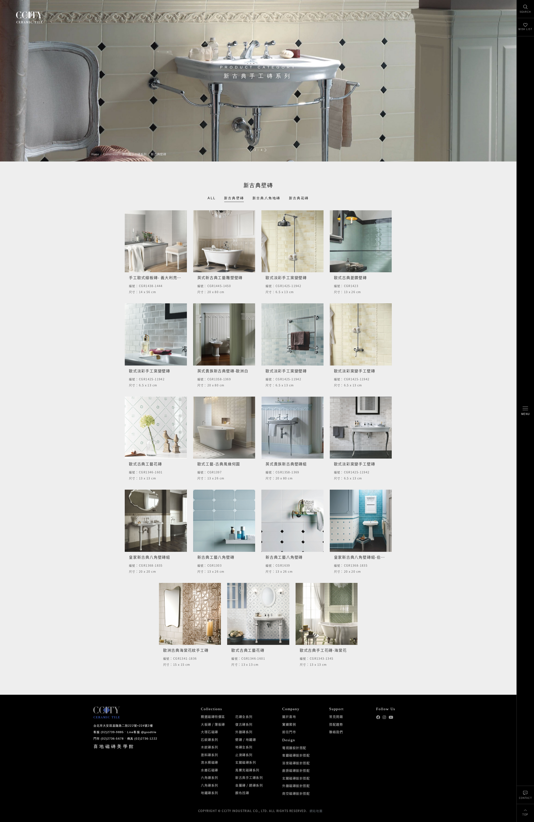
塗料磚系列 (209, 755)
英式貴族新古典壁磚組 (286, 464)
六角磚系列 (209, 777)
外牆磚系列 (244, 732)
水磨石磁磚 (209, 770)
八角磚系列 (209, 785)
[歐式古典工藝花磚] (156, 428)
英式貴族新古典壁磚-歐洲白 (222, 371)
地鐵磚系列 (209, 792)
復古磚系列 (244, 724)
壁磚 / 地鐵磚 (245, 739)
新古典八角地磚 (266, 198)
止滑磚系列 (244, 755)
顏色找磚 (242, 792)
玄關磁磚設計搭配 (296, 778)
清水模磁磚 (209, 762)
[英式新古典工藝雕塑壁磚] (224, 241)
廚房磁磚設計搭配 (296, 770)
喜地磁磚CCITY (29, 17)
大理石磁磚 (209, 732)
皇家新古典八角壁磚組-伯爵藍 (361, 557)
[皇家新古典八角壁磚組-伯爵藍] (361, 521)
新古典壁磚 (158, 154)
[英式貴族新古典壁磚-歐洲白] (224, 334)
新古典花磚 (299, 198)
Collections (110, 154)
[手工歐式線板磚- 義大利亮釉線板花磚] (156, 241)
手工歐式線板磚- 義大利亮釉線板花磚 (163, 277)
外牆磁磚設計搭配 (296, 785)
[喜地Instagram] (384, 717)
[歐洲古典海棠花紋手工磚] (190, 614)
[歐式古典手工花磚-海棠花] (327, 614)
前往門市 (289, 732)
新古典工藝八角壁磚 (215, 557)
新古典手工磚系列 (134, 154)
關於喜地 (289, 716)
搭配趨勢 (336, 724)
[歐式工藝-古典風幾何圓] (224, 428)
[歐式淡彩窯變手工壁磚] (361, 334)
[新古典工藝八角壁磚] (224, 521)
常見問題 (336, 716)
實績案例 (289, 724)
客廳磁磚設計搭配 (296, 755)
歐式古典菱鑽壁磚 (350, 277)
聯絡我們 (336, 732)
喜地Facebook (378, 717)
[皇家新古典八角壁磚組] (156, 521)
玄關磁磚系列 (245, 762)
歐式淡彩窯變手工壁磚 (354, 371)
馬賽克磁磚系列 (247, 770)
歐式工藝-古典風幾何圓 (218, 464)
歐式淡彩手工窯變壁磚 (286, 277)
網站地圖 (316, 811)
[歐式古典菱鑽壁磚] (361, 241)
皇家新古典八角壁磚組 (149, 557)
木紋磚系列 (209, 747)
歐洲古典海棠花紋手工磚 (186, 650)
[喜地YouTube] (391, 717)
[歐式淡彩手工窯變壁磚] (292, 241)
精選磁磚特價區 (213, 716)
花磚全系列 (244, 716)
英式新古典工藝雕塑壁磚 (220, 277)
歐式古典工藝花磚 (145, 464)
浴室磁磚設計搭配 (296, 763)
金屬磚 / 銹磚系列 (249, 785)
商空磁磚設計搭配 (296, 793)
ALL (212, 198)
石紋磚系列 (209, 739)
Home (95, 154)
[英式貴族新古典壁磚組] (292, 428)
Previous (251, 150)
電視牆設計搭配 (294, 747)
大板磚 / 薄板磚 (213, 724)
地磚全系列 (244, 747)
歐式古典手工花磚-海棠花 (323, 650)
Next (265, 150)
